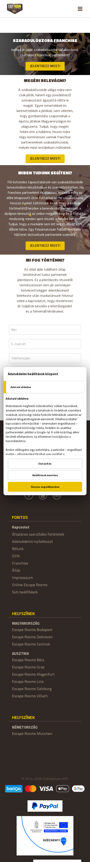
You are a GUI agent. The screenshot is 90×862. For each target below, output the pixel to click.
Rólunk (18, 549)
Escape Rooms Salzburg (32, 689)
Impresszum (22, 577)
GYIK (16, 556)
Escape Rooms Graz (28, 667)
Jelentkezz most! (45, 65)
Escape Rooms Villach (30, 696)
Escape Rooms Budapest (32, 630)
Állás (16, 570)
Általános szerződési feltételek (38, 534)
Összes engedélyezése (45, 487)
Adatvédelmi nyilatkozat (32, 541)
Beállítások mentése (45, 475)
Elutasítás (45, 464)
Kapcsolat (20, 527)
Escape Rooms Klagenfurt (33, 674)
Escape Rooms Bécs (28, 660)
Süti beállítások (25, 592)
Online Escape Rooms (29, 585)
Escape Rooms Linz (28, 681)
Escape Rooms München (32, 733)
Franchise (20, 563)
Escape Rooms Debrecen (32, 637)
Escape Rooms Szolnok (31, 644)
